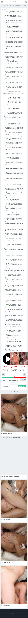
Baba (14, 2)
